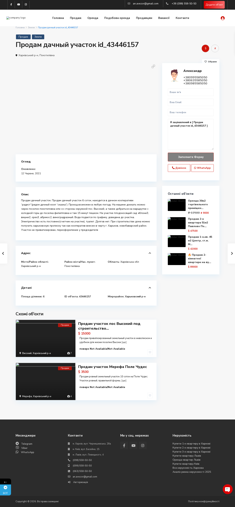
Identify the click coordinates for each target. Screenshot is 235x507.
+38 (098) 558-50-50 (184, 3)
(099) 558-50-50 (82, 465)
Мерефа (27, 396)
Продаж (75, 18)
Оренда (92, 18)
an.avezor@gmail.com (145, 3)
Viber (24, 448)
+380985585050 (195, 83)
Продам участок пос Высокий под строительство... (109, 326)
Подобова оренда (117, 18)
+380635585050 (195, 80)
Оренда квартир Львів (186, 460)
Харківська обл (129, 262)
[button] (153, 66)
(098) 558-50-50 (82, 460)
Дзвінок (180, 168)
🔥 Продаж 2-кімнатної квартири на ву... (199, 258)
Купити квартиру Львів (187, 455)
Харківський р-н (28, 55)
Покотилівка (47, 55)
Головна (58, 18)
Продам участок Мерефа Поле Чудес (112, 366)
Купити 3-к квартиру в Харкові (191, 451)
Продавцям (144, 18)
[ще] (124, 342)
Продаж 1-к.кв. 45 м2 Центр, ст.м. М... (200, 240)
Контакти (182, 18)
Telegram (26, 444)
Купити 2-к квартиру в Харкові (191, 447)
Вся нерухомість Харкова (188, 468)
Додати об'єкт (214, 4)
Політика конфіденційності (203, 501)
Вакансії (164, 18)
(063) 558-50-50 (82, 471)
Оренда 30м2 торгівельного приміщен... (198, 204)
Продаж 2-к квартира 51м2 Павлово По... (198, 222)
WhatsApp (203, 168)
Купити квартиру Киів (186, 464)
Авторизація (80, 482)
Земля (31, 27)
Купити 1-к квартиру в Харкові (191, 443)
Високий (27, 353)
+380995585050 (195, 77)
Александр (192, 71)
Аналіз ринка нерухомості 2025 (192, 472)
